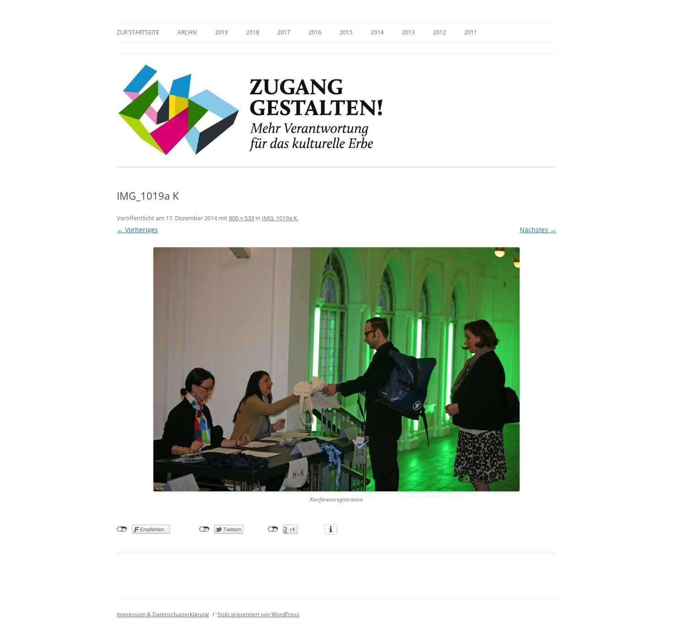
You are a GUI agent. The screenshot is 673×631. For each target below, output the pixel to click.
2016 (315, 32)
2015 (346, 32)
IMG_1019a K (279, 218)
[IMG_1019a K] (336, 369)
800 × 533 (241, 218)
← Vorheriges (137, 229)
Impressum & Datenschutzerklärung (163, 614)
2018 (252, 32)
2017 (283, 32)
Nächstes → (538, 229)
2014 (377, 32)
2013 (408, 32)
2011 (470, 32)
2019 (221, 32)
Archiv (187, 32)
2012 (439, 32)
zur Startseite (138, 32)
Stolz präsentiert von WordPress (258, 614)
